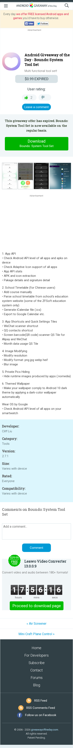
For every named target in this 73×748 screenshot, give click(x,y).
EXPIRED (36, 79)
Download (37, 143)
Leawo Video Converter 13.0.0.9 (45, 563)
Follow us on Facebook (40, 715)
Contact (36, 670)
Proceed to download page (36, 605)
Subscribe (37, 663)
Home (36, 648)
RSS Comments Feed (40, 708)
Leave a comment (37, 107)
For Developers (36, 655)
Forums (37, 677)
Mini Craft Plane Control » (36, 634)
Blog (36, 685)
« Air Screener (36, 623)
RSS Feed (40, 700)
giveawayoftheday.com (44, 729)
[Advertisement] (36, 42)
